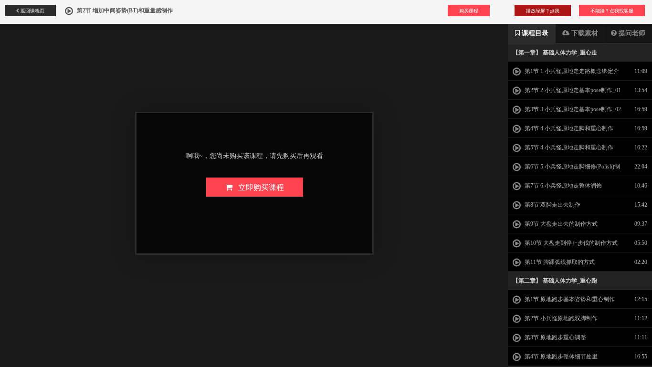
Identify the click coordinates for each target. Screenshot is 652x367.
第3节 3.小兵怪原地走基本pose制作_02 (572, 109)
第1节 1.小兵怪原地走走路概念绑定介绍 (566, 74)
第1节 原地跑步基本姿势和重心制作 (569, 299)
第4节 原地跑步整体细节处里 (560, 356)
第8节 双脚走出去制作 (551, 204)
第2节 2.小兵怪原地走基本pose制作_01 (572, 90)
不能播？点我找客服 (611, 10)
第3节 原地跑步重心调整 (554, 337)
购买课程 (468, 10)
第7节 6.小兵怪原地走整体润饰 (562, 185)
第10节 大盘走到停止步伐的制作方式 (570, 243)
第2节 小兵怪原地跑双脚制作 (560, 318)
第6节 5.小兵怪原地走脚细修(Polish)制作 (566, 169)
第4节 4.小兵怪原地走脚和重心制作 (568, 128)
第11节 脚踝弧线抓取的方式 (559, 262)
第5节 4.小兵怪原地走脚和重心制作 (568, 147)
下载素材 (583, 33)
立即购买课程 (258, 186)
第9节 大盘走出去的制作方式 (560, 223)
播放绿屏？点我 (542, 10)
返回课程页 (31, 10)
